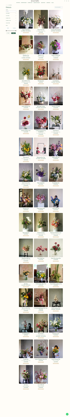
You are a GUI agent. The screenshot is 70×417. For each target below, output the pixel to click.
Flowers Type (8, 18)
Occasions (7, 15)
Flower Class (30, 2)
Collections (8, 23)
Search (7, 9)
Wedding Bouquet (37, 2)
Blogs (53, 2)
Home (7, 5)
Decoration (43, 2)
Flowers (10, 5)
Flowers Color (8, 20)
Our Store (18, 2)
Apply (13, 33)
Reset (8, 33)
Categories (8, 13)
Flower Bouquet (24, 2)
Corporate (48, 2)
